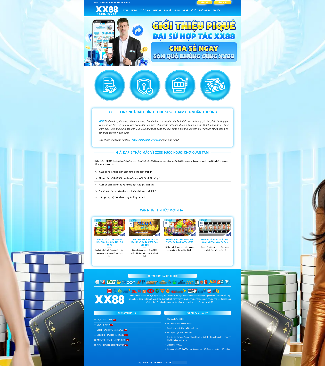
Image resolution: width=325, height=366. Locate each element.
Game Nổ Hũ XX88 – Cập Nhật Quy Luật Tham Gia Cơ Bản (215, 240)
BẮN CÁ (167, 10)
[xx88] (106, 10)
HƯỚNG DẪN (204, 10)
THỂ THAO (145, 10)
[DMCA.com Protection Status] (179, 362)
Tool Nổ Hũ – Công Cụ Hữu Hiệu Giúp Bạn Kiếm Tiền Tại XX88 (109, 242)
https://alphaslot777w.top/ (146, 140)
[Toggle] (96, 172)
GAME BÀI (157, 10)
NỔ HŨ (177, 10)
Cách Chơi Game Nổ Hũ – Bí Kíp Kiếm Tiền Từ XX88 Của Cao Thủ (144, 242)
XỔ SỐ (193, 10)
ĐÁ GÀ (185, 10)
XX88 (125, 10)
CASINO (134, 10)
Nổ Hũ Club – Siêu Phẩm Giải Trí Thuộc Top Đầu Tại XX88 (179, 240)
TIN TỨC (217, 10)
